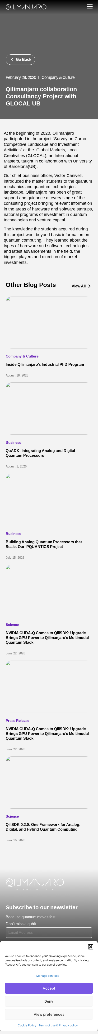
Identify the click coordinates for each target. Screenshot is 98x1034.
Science (12, 625)
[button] (90, 946)
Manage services (47, 975)
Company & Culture (22, 356)
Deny (48, 1001)
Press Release (17, 721)
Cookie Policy (27, 1025)
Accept (49, 988)
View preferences (49, 1014)
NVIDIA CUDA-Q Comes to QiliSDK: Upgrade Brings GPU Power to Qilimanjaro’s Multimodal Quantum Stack (47, 637)
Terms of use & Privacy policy (58, 1025)
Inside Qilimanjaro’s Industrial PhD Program (45, 364)
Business (13, 442)
